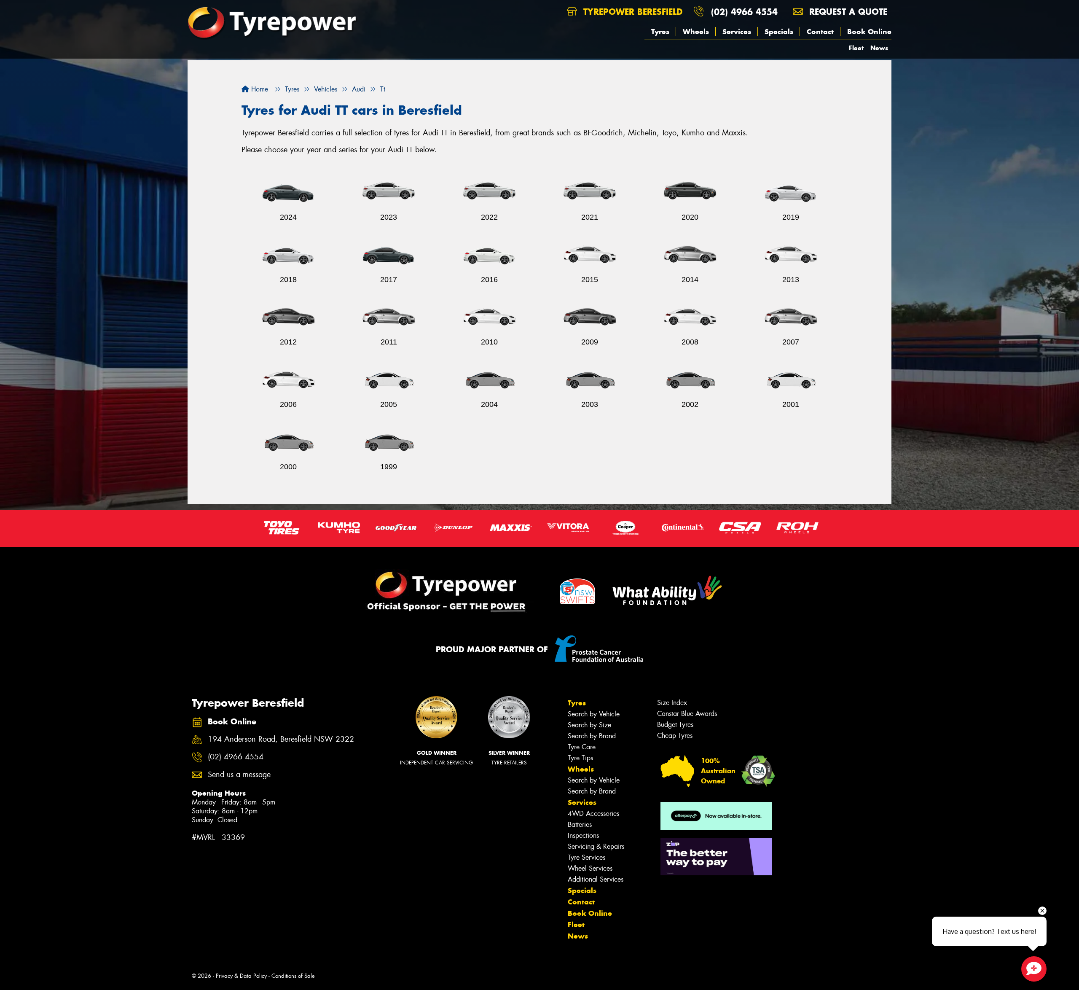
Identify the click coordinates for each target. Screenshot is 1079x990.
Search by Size (589, 725)
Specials (779, 31)
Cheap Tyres (674, 735)
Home (258, 89)
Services (736, 31)
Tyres (660, 31)
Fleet (856, 48)
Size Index (672, 702)
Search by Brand (592, 736)
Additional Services (595, 879)
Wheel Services (590, 868)
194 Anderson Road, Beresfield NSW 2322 (281, 739)
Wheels (696, 31)
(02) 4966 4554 (744, 11)
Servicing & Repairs (596, 846)
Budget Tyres (675, 724)
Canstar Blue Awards (687, 713)
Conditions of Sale (293, 975)
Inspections (583, 835)
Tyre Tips (580, 757)
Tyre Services (586, 857)
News (879, 48)
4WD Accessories (593, 813)
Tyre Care (582, 746)
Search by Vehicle (594, 714)
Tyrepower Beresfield (631, 11)
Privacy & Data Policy (241, 975)
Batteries (580, 824)
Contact (820, 31)
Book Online (869, 31)
